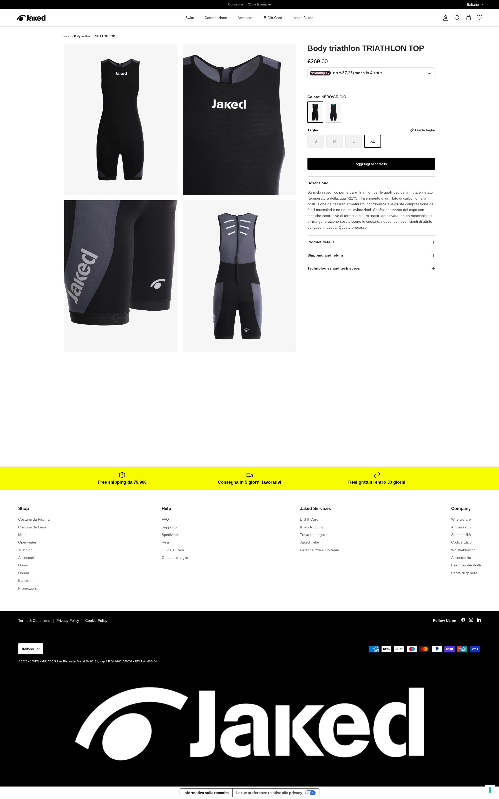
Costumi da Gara (32, 527)
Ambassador (461, 527)
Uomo (23, 565)
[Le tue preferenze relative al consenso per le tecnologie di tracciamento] (490, 790)
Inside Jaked (303, 18)
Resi (165, 542)
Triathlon (25, 550)
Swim (189, 18)
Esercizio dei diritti (466, 565)
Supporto (169, 527)
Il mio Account (311, 527)
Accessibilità (461, 557)
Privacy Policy (67, 620)
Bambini (24, 580)
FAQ (165, 519)
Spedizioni (170, 535)
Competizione (216, 18)
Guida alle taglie (175, 557)
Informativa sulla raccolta (206, 792)
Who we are (461, 519)
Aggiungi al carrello (371, 164)
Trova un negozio (314, 535)
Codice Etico (461, 542)
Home (66, 36)
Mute (22, 535)
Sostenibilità (461, 535)
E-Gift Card (273, 18)
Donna (23, 573)
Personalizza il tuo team (319, 550)
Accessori (245, 18)
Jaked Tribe (309, 542)
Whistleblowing (463, 550)
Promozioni (27, 588)
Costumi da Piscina (34, 519)
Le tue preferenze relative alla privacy (269, 792)
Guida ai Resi (173, 550)
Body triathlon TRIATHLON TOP (94, 36)
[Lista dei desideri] (480, 18)
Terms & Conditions (34, 620)
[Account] (445, 18)
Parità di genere (464, 573)
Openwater (27, 542)
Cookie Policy (96, 620)
